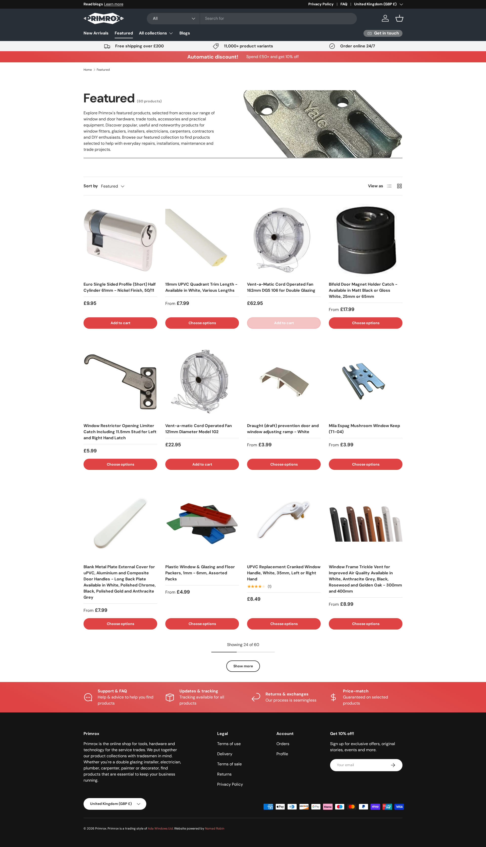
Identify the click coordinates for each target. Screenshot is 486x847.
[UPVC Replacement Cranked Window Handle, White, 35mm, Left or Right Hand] (284, 523)
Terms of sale (229, 764)
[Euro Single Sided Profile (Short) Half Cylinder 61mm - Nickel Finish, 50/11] (120, 240)
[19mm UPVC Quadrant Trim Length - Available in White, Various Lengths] (202, 240)
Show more (243, 666)
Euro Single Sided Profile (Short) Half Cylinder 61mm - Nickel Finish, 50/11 (120, 287)
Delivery (224, 754)
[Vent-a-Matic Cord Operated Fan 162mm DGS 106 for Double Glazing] (284, 240)
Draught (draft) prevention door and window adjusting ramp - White (283, 428)
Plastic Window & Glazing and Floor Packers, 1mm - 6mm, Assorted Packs (200, 573)
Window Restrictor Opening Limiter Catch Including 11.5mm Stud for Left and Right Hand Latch (120, 431)
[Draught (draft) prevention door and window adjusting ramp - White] (284, 382)
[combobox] (252, 18)
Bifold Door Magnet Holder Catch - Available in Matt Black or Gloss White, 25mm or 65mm (363, 290)
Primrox (100, 828)
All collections (153, 33)
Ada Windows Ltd (160, 828)
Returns (224, 774)
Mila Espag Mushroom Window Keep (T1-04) (364, 428)
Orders (282, 743)
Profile (282, 754)
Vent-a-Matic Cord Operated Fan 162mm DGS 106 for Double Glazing (281, 287)
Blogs (184, 33)
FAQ (343, 4)
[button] (399, 18)
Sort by (91, 186)
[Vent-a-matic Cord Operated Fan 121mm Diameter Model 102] (202, 382)
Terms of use (229, 743)
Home (88, 70)
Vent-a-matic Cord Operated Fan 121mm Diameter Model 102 (198, 428)
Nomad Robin (214, 828)
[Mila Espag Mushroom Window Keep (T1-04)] (365, 382)
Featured (124, 33)
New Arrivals (96, 33)
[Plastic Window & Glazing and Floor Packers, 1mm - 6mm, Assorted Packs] (202, 523)
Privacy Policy (321, 4)
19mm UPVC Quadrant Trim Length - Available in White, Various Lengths (201, 287)
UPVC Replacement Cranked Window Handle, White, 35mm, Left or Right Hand (283, 573)
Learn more (113, 4)
